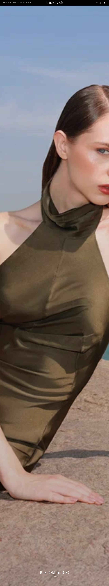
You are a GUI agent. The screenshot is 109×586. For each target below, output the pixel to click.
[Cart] (104, 3)
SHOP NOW (54, 576)
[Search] (97, 3)
